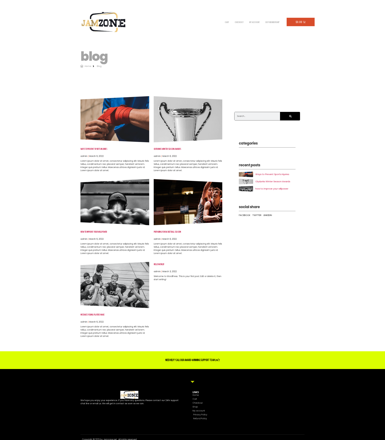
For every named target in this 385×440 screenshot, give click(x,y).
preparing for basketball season (167, 232)
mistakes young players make (92, 315)
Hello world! (159, 264)
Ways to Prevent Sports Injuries (93, 149)
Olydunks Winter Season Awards (167, 149)
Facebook (244, 215)
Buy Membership (272, 22)
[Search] (290, 116)
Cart (227, 22)
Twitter (256, 215)
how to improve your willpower (93, 232)
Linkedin (267, 215)
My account (254, 22)
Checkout (239, 22)
